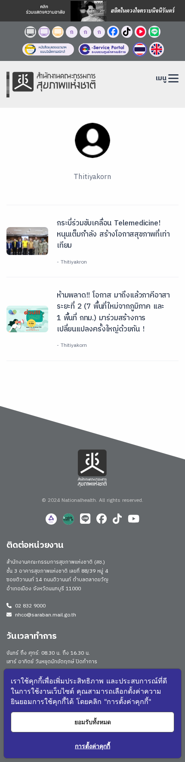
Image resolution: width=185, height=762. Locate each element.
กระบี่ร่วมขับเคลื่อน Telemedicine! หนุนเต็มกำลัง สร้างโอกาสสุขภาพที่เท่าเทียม (113, 234)
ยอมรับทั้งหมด (92, 722)
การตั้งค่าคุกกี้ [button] (92, 746)
